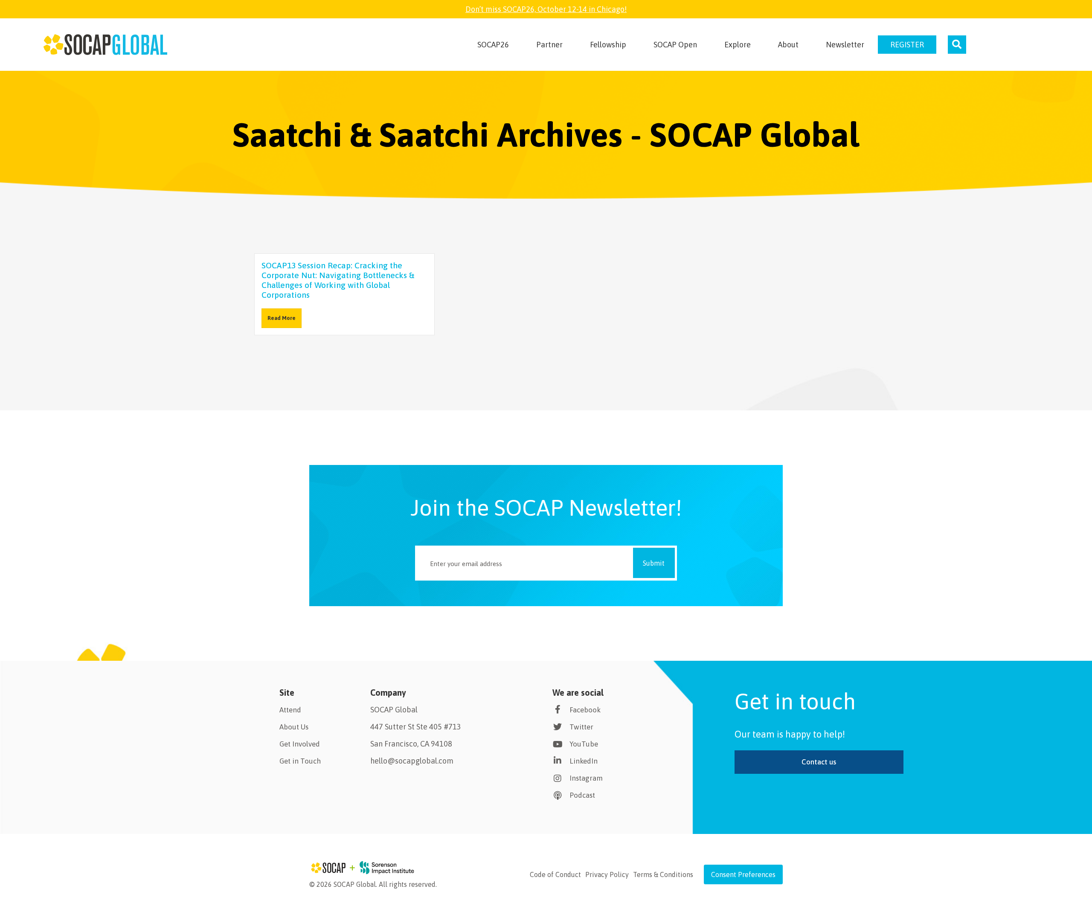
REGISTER (907, 44)
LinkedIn (583, 761)
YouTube (583, 744)
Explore (737, 44)
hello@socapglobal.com (411, 760)
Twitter (581, 727)
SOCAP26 (493, 44)
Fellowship (608, 44)
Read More (281, 318)
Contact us (819, 762)
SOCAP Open (675, 44)
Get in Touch (300, 761)
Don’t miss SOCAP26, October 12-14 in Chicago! (546, 9)
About (788, 44)
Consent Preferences (743, 874)
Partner (549, 44)
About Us (293, 727)
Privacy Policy (607, 874)
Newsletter (845, 44)
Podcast (582, 795)
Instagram (586, 778)
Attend (290, 710)
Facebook (585, 710)
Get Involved (299, 744)
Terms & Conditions (663, 874)
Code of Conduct (555, 874)
